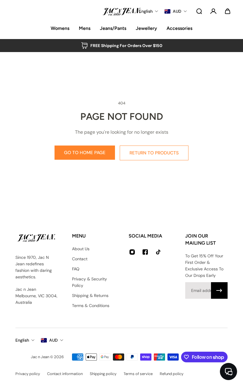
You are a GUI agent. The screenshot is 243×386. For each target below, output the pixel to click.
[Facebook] (145, 252)
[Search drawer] (199, 11)
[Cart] (227, 11)
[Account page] (213, 11)
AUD (53, 340)
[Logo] (121, 11)
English (22, 340)
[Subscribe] (219, 290)
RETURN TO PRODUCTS (154, 153)
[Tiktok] (158, 252)
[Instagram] (132, 252)
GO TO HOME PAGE (84, 153)
